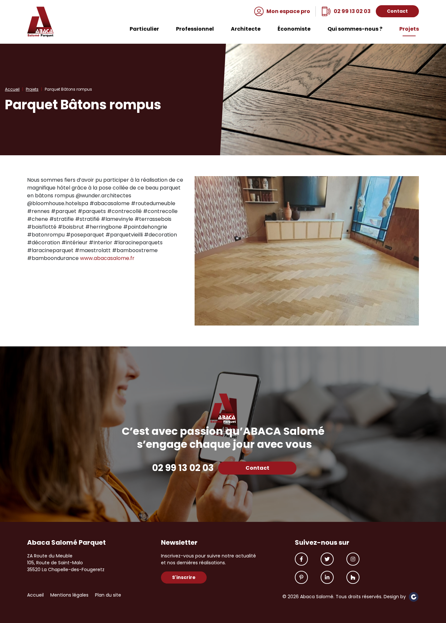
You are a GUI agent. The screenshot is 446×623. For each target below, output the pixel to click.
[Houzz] (352, 577)
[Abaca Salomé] (40, 22)
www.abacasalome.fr (107, 258)
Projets (409, 29)
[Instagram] (352, 559)
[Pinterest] (301, 577)
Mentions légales (69, 595)
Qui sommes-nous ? (354, 29)
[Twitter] (327, 559)
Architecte (246, 29)
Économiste (294, 29)
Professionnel (195, 29)
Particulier (144, 29)
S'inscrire (184, 577)
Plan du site (108, 595)
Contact (397, 11)
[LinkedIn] (327, 577)
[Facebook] (301, 559)
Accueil (12, 89)
